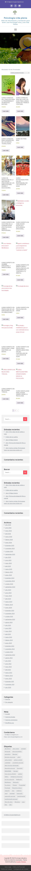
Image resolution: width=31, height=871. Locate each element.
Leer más (6, 111)
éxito (10, 804)
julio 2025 (8, 557)
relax (13, 790)
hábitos (7, 776)
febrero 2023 (9, 640)
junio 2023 (8, 628)
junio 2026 (8, 528)
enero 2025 (8, 575)
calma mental (8, 760)
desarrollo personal (10, 768)
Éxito (6, 804)
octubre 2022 (9, 652)
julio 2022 (8, 661)
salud (6, 793)
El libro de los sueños (12, 437)
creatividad (7, 762)
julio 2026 (8, 525)
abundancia (8, 748)
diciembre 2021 (9, 681)
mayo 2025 (8, 563)
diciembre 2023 (9, 610)
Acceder (7, 714)
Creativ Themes (21, 862)
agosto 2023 (8, 622)
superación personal (10, 796)
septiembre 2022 (10, 655)
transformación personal (11, 799)
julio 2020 (8, 687)
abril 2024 (8, 599)
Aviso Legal (8, 867)
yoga (23, 802)
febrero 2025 (9, 572)
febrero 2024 (9, 604)
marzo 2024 (8, 602)
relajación (7, 790)
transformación (21, 796)
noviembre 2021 (9, 684)
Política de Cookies (6, 869)
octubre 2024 (9, 584)
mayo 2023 (8, 631)
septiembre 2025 (10, 554)
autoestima (7, 754)
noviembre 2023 (10, 613)
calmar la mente (18, 760)
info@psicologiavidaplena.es (15, 2)
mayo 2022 (8, 667)
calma (18, 757)
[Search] (25, 419)
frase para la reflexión (10, 774)
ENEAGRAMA (8, 771)
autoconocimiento (17, 751)
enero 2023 (8, 643)
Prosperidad (22, 785)
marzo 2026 (8, 536)
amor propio (16, 748)
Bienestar (15, 754)
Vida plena (17, 802)
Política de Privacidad (19, 867)
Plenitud (15, 785)
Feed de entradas (10, 717)
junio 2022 (8, 664)
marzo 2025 (8, 569)
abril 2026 (8, 534)
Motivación (16, 782)
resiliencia (18, 790)
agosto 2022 (9, 658)
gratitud (20, 774)
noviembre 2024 (10, 581)
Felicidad (15, 771)
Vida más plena (8, 802)
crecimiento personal (17, 762)
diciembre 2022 (9, 646)
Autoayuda (7, 751)
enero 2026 (8, 542)
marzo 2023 (8, 637)
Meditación (19, 779)
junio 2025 (8, 560)
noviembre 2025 (10, 548)
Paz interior (8, 785)
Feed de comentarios (11, 720)
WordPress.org (9, 723)
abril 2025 (8, 566)
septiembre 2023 (10, 619)
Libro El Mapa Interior (12, 440)
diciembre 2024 (9, 578)
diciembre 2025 (9, 545)
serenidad (12, 793)
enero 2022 (8, 678)
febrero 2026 (9, 539)
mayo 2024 (8, 596)
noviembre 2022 (10, 649)
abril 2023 (8, 634)
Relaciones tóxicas (17, 788)
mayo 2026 (8, 531)
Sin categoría (9, 702)
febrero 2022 (9, 675)
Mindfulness (8, 782)
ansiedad (23, 748)
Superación (19, 793)
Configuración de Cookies (21, 869)
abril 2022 (8, 670)
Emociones (19, 768)
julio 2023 (8, 625)
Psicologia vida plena (15, 18)
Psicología (7, 788)
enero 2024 (8, 607)
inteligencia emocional (16, 776)
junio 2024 (8, 593)
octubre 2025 (9, 551)
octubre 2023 (9, 616)
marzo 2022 (8, 672)
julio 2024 (8, 590)
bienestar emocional (10, 757)
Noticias (7, 699)
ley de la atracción (9, 779)
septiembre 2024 (10, 587)
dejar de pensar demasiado (12, 765)
